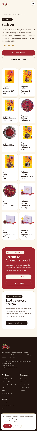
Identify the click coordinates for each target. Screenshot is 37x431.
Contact (22, 390)
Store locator (24, 388)
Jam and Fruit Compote (9, 385)
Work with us (24, 382)
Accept (7, 426)
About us (23, 379)
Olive (3, 390)
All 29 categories (7, 393)
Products (12, 14)
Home (4, 14)
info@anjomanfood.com (9, 368)
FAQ (3, 409)
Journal (4, 403)
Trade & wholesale (26, 385)
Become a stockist (18, 53)
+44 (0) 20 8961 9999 (18, 283)
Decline (17, 426)
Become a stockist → (18, 277)
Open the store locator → (16, 323)
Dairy (3, 388)
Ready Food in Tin (7, 379)
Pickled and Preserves (8, 382)
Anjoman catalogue (18, 59)
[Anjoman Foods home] (5, 3)
